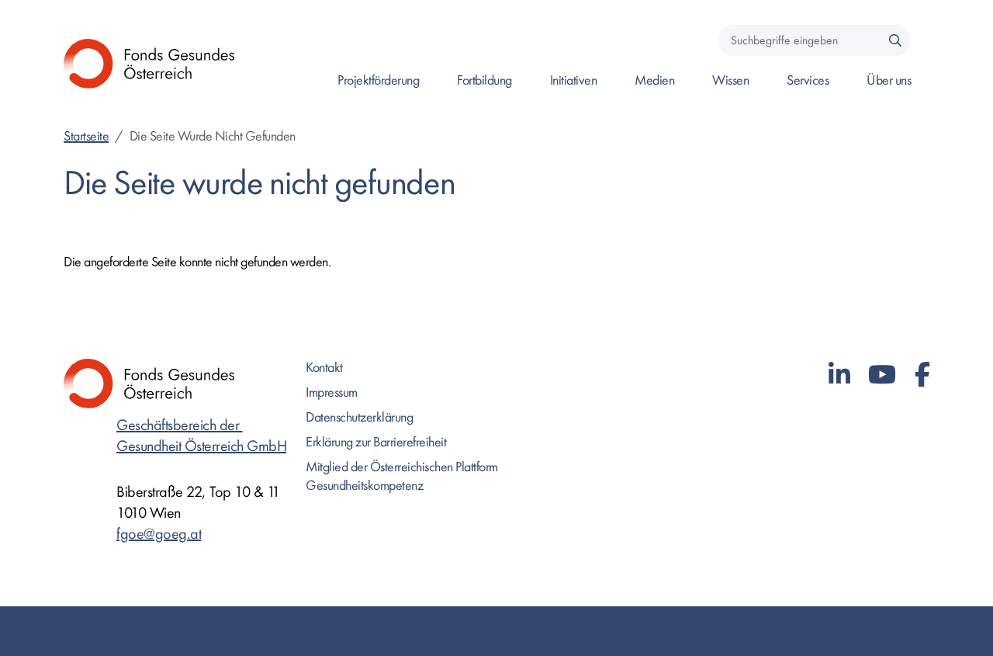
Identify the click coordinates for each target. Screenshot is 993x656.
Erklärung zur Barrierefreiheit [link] (376, 442)
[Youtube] (882, 375)
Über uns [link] (889, 80)
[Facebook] (922, 375)
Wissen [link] (730, 80)
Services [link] (808, 80)
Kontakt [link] (324, 367)
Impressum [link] (332, 392)
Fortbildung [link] (484, 80)
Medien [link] (654, 80)
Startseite (86, 136)
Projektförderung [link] (378, 80)
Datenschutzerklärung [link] (359, 417)
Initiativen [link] (573, 80)
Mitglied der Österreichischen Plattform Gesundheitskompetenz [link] (402, 476)
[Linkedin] (839, 375)
